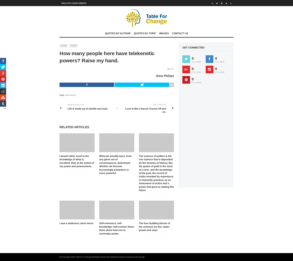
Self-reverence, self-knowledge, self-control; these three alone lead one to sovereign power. (116, 228)
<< (5, 108)
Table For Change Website (73, 3)
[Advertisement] (205, 137)
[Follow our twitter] (186, 59)
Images (164, 33)
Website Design (117, 257)
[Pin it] (186, 80)
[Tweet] (142, 85)
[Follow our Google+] (186, 69)
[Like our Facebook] (209, 59)
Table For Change (83, 257)
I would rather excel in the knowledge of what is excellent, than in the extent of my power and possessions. (77, 161)
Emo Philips (71, 95)
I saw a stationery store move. (77, 223)
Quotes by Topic (145, 33)
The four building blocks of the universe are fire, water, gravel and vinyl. (154, 226)
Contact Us (180, 33)
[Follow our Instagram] (209, 69)
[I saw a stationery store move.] (77, 210)
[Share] (87, 85)
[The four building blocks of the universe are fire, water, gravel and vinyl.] (156, 210)
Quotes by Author (118, 33)
